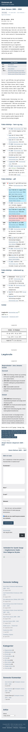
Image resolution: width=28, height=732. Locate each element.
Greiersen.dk (6, 2)
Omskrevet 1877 (14, 316)
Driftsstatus (15, 727)
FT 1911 (11, 285)
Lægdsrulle (12, 161)
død (13, 237)
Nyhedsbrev (9, 727)
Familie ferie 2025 (7, 630)
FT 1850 (11, 129)
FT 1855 (11, 144)
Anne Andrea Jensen (14, 220)
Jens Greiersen (20, 12)
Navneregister (6, 530)
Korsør (24, 292)
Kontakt (4, 727)
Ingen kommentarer (6, 14)
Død (10, 292)
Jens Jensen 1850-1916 (7, 433)
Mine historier (8, 662)
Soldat (18, 174)
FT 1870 (11, 166)
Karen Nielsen (11, 68)
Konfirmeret (12, 157)
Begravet (11, 296)
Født (10, 135)
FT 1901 (11, 248)
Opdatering (8, 664)
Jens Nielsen (11, 64)
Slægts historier (9, 666)
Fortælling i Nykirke (8, 634)
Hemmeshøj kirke (13, 142)
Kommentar (6, 465)
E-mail (5, 494)
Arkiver (5, 713)
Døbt (10, 139)
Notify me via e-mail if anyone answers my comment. (14, 517)
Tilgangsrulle (4, 316)
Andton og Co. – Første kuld (10, 625)
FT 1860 (11, 150)
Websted (5, 501)
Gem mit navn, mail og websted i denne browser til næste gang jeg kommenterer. (12, 510)
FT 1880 (11, 203)
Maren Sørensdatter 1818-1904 (9, 437)
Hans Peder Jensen (20, 74)
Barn (10, 190)
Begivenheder (8, 650)
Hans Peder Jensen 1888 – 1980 (11, 616)
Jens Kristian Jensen (17, 72)
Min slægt (4, 12)
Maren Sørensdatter (12, 66)
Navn (5, 487)
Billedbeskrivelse (9, 652)
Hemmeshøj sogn (18, 129)
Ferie (6, 658)
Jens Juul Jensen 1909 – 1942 (11, 621)
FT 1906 (11, 261)
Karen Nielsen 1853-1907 (8, 435)
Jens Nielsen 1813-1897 (19, 433)
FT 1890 (11, 229)
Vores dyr (7, 668)
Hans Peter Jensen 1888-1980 (9, 430)
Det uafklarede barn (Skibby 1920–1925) (13, 599)
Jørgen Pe (11, 200)
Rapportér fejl (22, 727)
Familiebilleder (8, 656)
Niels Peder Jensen (12, 70)
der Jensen (17, 200)
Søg (22, 535)
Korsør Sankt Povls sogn (15, 192)
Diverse (7, 654)
